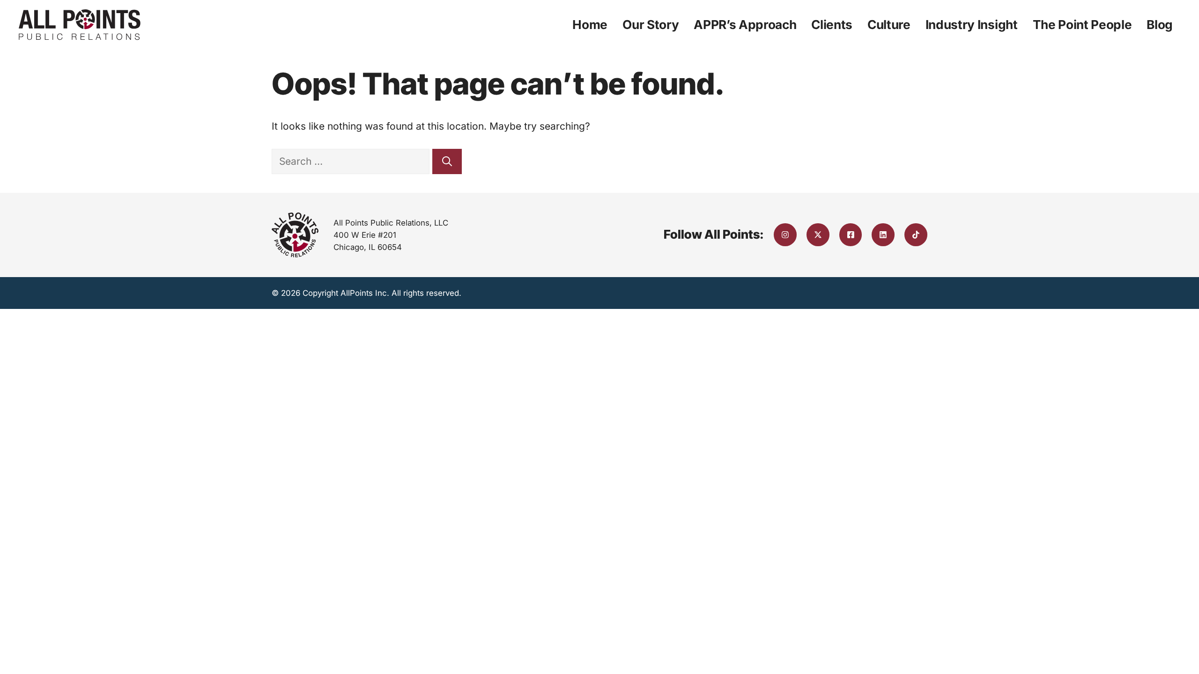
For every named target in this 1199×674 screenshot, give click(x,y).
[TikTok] (915, 234)
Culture (888, 24)
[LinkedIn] (883, 234)
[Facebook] (850, 234)
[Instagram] (785, 234)
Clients (831, 24)
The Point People (1082, 24)
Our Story (650, 24)
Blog (1160, 24)
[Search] (447, 161)
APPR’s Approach (745, 24)
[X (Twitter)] (818, 234)
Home (589, 24)
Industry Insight (971, 24)
